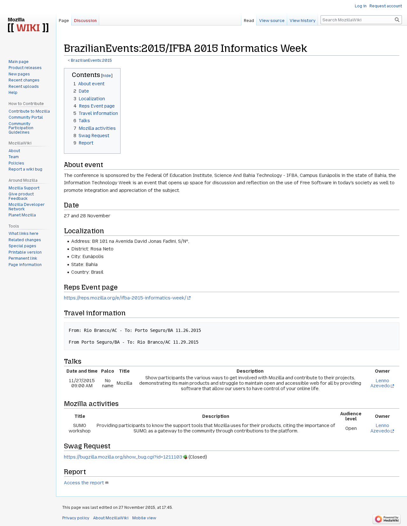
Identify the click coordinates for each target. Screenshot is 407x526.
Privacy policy (75, 518)
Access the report (84, 483)
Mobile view (144, 518)
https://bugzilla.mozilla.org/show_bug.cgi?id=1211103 (123, 457)
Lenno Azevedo (380, 383)
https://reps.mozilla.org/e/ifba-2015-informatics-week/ (125, 298)
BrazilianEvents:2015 (91, 60)
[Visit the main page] (28, 25)
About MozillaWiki (110, 518)
